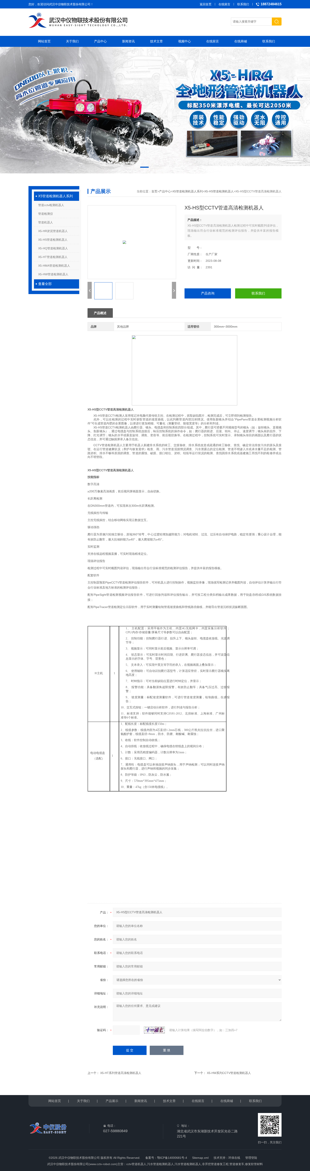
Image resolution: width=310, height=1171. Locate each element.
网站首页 (44, 41)
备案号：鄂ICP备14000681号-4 (166, 1157)
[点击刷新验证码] (154, 1030)
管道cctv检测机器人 (51, 205)
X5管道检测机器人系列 (55, 196)
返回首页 (206, 4)
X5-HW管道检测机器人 (53, 274)
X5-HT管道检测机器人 (52, 257)
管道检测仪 (45, 213)
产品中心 (100, 41)
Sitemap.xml (200, 1157)
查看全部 (45, 284)
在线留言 (224, 4)
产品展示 (112, 1101)
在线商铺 (240, 41)
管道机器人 (45, 222)
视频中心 (184, 41)
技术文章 (156, 41)
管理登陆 (251, 1157)
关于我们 (72, 41)
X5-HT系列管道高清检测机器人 (120, 1073)
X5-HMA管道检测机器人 (54, 265)
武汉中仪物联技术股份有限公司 (69, 4)
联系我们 (243, 4)
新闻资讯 (128, 41)
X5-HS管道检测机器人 (52, 239)
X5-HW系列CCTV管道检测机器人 (229, 1073)
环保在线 (234, 1157)
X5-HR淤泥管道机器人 (53, 231)
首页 (154, 191)
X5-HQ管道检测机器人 (53, 248)
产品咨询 (207, 293)
